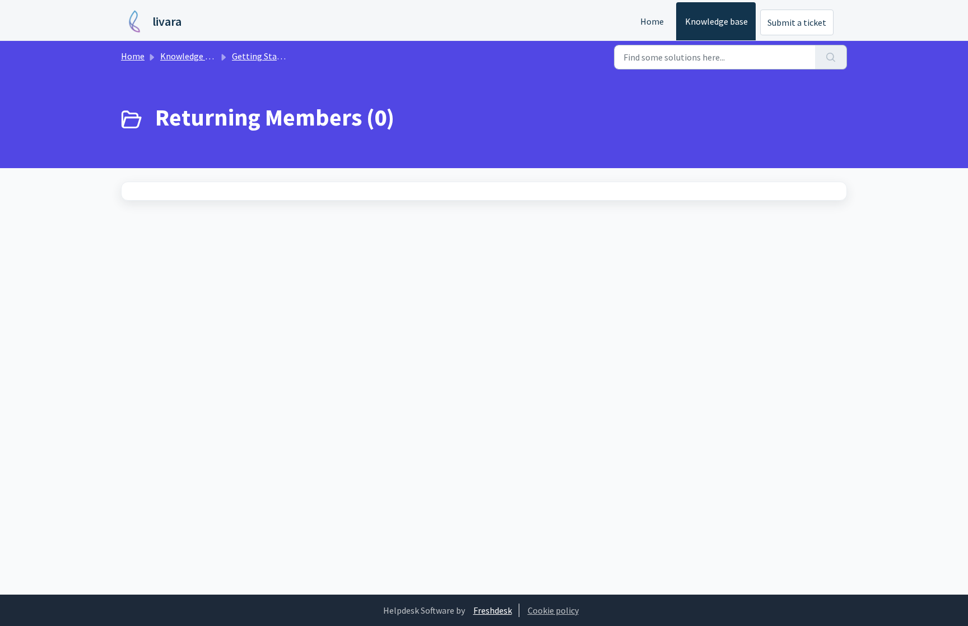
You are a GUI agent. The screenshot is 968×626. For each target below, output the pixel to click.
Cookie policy (553, 610)
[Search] (831, 57)
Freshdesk (492, 610)
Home (652, 21)
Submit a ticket (796, 22)
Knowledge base (716, 21)
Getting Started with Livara (284, 56)
